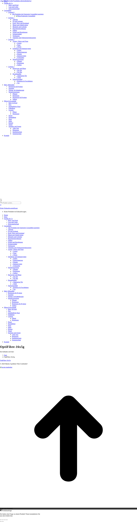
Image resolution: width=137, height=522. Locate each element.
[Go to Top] (68, 507)
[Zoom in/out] (7, 519)
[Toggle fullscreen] (5, 519)
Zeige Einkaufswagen (7, 208)
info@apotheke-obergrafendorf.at (20, 1)
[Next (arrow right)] (3, 521)
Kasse (16, 208)
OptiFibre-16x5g (5, 360)
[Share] (3, 519)
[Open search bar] (1, 200)
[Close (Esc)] (1, 519)
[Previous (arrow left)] (1, 521)
